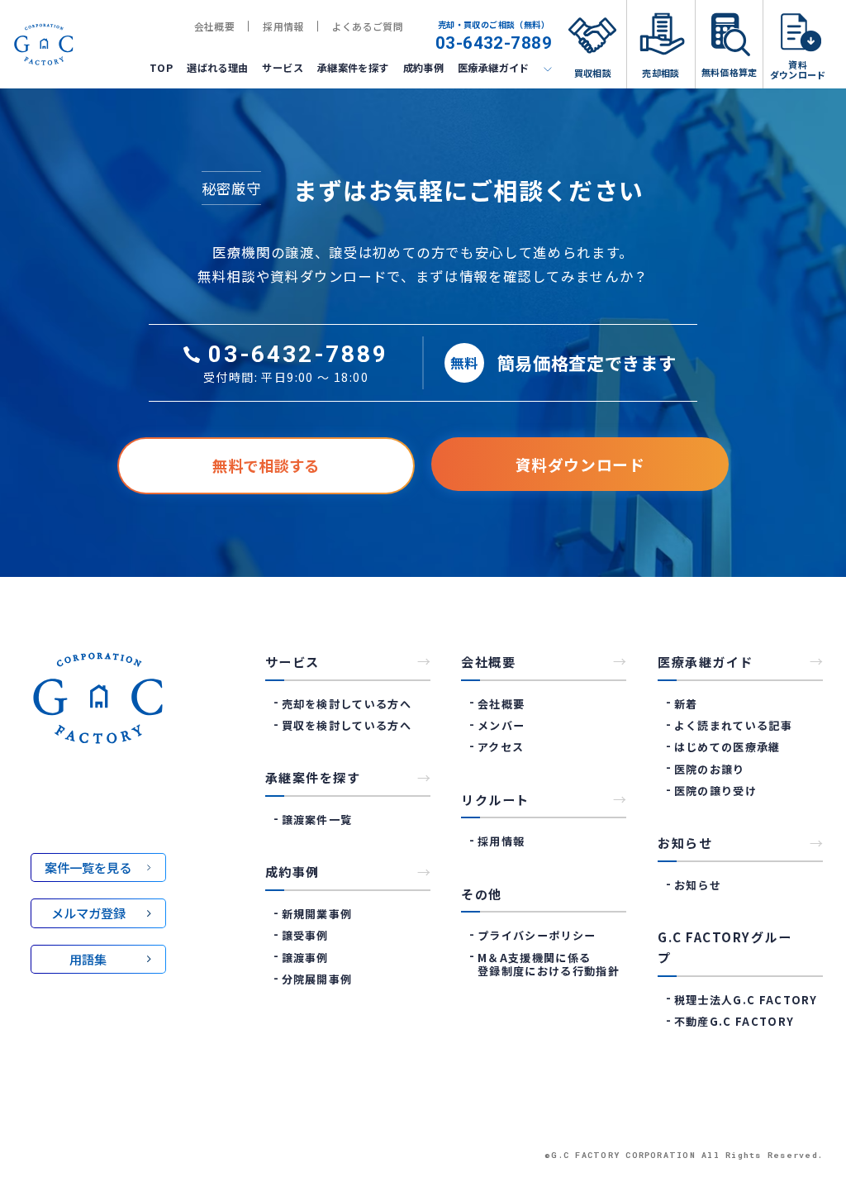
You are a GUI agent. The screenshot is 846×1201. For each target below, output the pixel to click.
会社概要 (214, 26)
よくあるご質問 (368, 26)
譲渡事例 (305, 957)
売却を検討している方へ (346, 704)
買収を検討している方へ (346, 725)
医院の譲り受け (715, 790)
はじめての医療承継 (727, 747)
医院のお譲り (709, 769)
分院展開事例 (317, 979)
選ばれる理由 (217, 67)
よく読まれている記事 (733, 725)
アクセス (501, 747)
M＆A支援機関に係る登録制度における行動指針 (548, 964)
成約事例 (423, 67)
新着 (685, 704)
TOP (161, 67)
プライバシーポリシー (537, 935)
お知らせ (697, 885)
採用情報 (283, 26)
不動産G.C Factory (734, 1021)
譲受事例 (305, 935)
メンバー (501, 725)
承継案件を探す (353, 67)
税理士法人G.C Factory (746, 1000)
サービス (282, 67)
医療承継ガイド (494, 67)
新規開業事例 (317, 914)
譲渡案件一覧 (317, 819)
